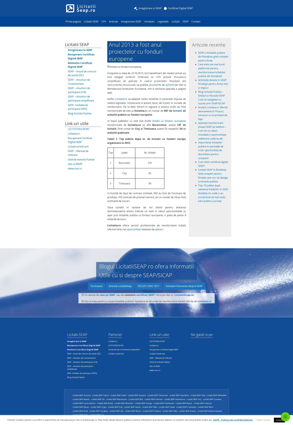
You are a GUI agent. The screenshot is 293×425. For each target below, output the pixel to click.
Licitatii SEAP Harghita (98, 411)
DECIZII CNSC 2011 (148, 286)
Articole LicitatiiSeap (120, 286)
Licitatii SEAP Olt (98, 399)
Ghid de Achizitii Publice (81, 159)
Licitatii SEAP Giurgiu (143, 403)
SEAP (185, 21)
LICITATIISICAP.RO (78, 129)
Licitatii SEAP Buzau (184, 403)
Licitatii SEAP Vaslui (118, 395)
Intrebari (149, 21)
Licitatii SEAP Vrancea (82, 395)
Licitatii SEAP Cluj (97, 415)
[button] (285, 416)
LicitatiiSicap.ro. (184, 295)
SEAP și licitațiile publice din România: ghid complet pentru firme (213, 56)
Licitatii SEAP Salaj (197, 395)
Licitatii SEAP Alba (169, 411)
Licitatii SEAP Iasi (116, 411)
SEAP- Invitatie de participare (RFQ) (78, 107)
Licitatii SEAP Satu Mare (179, 395)
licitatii (166, 103)
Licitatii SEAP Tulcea (100, 395)
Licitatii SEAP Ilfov (135, 399)
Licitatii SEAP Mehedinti (216, 395)
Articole (113, 21)
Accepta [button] (279, 420)
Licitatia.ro (74, 133)
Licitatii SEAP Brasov (187, 411)
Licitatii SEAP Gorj (194, 399)
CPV (103, 21)
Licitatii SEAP (91, 21)
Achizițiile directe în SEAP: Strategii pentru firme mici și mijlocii (213, 84)
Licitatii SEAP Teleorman (157, 395)
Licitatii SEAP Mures (133, 411)
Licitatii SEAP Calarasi (203, 403)
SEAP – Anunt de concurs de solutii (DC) (82, 73)
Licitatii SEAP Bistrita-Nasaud (209, 411)
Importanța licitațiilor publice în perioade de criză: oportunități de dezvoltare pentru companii (210, 150)
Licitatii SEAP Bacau (81, 407)
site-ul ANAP (75, 164)
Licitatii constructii (78, 146)
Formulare (97, 286)
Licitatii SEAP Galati (167, 407)
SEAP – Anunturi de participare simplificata (81, 98)
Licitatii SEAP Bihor (205, 407)
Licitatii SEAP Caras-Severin (84, 403)
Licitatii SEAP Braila (105, 403)
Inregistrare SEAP (131, 21)
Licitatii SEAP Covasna (212, 399)
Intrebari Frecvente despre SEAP (184, 286)
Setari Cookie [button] (263, 419)
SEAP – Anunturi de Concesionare (79, 81)
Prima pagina (73, 21)
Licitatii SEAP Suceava (137, 395)
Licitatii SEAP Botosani (124, 403)
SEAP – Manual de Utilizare (78, 153)
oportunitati (134, 229)
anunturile (155, 84)
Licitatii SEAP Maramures (116, 399)
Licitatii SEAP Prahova (152, 411)
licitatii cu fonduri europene (169, 121)
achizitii (170, 84)
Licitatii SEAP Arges (98, 407)
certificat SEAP (145, 295)
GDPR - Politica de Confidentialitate (233, 419)
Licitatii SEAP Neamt (81, 399)
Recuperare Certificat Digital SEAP (80, 140)
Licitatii (176, 21)
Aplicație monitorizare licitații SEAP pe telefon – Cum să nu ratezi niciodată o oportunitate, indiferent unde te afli (212, 130)
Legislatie (162, 21)
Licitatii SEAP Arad (80, 411)
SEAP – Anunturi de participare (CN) (79, 90)
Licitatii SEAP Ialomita (154, 399)
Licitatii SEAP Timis (80, 415)
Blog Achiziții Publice (79, 113)
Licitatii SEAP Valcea (132, 407)
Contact (196, 21)
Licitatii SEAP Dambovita (164, 403)
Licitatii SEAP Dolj (115, 407)
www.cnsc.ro (75, 168)
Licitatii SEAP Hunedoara (174, 399)
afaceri (159, 229)
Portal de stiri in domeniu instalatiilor (124, 349)
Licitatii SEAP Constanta (186, 407)
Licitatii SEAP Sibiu (149, 407)
